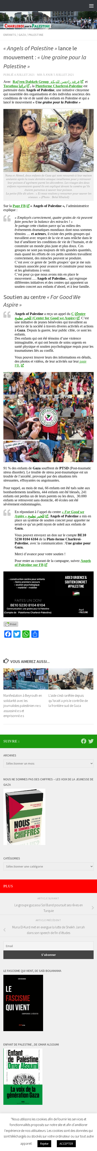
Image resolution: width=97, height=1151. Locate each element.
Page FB (19, 206)
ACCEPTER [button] (66, 1144)
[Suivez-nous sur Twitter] (91, 741)
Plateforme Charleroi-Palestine (59, 86)
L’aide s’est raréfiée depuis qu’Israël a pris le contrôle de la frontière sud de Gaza (68, 700)
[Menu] (91, 5)
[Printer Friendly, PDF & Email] (10, 624)
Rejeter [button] (44, 1144)
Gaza (22, 35)
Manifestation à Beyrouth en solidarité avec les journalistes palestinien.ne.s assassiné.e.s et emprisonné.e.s (22, 705)
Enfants (9, 35)
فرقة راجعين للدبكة (46, 82)
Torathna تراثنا (14, 86)
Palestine (35, 35)
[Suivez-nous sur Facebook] (83, 741)
